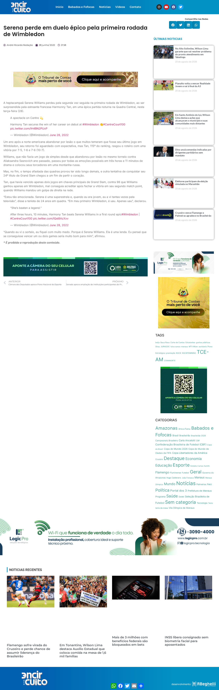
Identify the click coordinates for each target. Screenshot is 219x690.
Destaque (174, 458)
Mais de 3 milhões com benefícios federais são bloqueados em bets (130, 641)
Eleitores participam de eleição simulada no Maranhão (191, 183)
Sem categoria (180, 502)
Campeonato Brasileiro (166, 440)
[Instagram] (159, 7)
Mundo (169, 484)
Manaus (199, 477)
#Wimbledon (90, 124)
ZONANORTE (169, 361)
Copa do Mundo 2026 (176, 448)
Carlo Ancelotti (187, 440)
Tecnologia (202, 503)
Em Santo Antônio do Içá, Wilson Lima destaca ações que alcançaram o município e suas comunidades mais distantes (192, 119)
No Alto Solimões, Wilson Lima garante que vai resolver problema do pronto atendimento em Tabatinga (193, 52)
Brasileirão (184, 435)
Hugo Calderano (173, 478)
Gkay (157, 347)
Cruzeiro (159, 459)
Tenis (210, 503)
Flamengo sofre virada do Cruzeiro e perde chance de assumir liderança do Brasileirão (28, 650)
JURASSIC (165, 347)
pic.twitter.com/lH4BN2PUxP (28, 128)
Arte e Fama (184, 429)
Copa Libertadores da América (189, 452)
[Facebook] (173, 7)
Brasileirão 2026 (198, 435)
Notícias (105, 7)
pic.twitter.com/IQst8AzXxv (50, 218)
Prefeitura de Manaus (200, 490)
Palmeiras (201, 484)
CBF (198, 440)
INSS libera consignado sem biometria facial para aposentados (186, 641)
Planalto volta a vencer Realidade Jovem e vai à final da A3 (192, 85)
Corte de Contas (177, 342)
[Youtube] (166, 7)
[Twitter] (180, 7)
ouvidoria (203, 347)
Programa (160, 496)
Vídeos (120, 7)
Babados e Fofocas (81, 7)
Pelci (209, 484)
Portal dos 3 (178, 490)
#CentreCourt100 (114, 124)
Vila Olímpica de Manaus (182, 507)
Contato (135, 7)
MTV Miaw (193, 347)
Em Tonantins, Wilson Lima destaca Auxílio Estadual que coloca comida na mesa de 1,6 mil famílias (83, 650)
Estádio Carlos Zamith (200, 466)
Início (59, 7)
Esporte (181, 465)
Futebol (185, 473)
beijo (157, 342)
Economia (193, 459)
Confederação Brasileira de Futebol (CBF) (180, 444)
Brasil (175, 435)
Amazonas (166, 428)
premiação (170, 353)
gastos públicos (203, 342)
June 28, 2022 (59, 135)
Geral (195, 472)
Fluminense (175, 472)
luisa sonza (175, 347)
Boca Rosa (165, 342)
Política (162, 490)
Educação (163, 465)
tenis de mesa (161, 508)
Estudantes (190, 342)
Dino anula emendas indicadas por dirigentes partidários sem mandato (193, 152)
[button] (173, 25)
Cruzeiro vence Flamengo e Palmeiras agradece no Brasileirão (193, 214)
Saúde (172, 496)
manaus (184, 347)
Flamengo (162, 472)
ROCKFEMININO (189, 353)
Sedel (181, 497)
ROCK (178, 353)
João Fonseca (188, 478)
